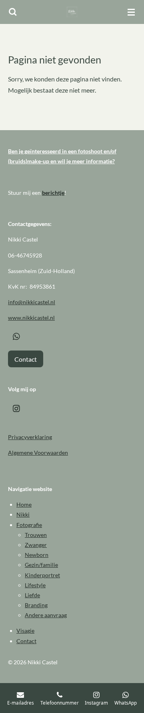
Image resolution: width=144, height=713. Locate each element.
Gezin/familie (41, 564)
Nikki (23, 514)
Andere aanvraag (46, 615)
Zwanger (36, 544)
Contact (26, 641)
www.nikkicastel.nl (31, 317)
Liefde (32, 595)
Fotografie (29, 524)
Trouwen (36, 534)
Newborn (36, 554)
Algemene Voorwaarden (38, 452)
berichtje (53, 192)
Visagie (25, 630)
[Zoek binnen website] (13, 12)
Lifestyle (35, 585)
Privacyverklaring (30, 437)
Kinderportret (42, 575)
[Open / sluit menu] (131, 12)
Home (24, 504)
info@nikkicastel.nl (31, 302)
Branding (36, 605)
